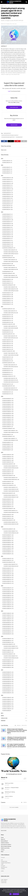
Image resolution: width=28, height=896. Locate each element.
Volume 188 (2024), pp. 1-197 (7, 640)
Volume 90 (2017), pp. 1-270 (7, 393)
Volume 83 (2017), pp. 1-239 (7, 370)
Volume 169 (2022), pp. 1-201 (7, 599)
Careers (25, 802)
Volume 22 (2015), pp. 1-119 (7, 200)
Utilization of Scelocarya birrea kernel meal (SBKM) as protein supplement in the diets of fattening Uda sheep (16, 738)
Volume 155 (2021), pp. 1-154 (7, 570)
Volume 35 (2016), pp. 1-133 (7, 232)
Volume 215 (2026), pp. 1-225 (7, 704)
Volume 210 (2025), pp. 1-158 (7, 692)
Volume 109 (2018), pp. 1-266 (7, 415)
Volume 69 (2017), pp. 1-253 (7, 331)
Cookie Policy (3, 882)
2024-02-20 (3, 23)
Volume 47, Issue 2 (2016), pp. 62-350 (11, 269)
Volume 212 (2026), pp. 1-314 (7, 699)
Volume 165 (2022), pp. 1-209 (7, 591)
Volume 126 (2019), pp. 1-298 (7, 483)
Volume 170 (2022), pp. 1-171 (7, 600)
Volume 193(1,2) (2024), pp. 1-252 (8, 653)
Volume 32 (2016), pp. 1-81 (7, 227)
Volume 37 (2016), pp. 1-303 (7, 236)
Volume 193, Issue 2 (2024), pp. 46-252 (11, 657)
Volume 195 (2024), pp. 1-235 (7, 661)
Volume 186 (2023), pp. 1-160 (7, 633)
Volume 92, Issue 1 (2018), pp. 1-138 (10, 430)
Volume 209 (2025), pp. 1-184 (7, 690)
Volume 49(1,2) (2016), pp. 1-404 (8, 273)
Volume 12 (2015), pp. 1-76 (7, 181)
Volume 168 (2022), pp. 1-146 (7, 597)
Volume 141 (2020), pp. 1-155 (7, 536)
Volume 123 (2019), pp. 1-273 (7, 473)
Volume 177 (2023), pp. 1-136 (7, 616)
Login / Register (4, 879)
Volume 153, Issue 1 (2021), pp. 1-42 (10, 564)
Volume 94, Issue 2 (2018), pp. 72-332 (11, 440)
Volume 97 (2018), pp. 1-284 (7, 446)
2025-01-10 (9, 734)
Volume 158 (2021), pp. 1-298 (7, 575)
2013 (2, 158)
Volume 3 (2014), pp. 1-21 (7, 167)
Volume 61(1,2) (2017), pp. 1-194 (8, 308)
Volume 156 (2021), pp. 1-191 (7, 571)
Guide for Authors (9, 796)
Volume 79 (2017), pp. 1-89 (7, 358)
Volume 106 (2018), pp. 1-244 (7, 409)
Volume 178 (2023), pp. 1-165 (7, 618)
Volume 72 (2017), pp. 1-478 (7, 341)
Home (2, 5)
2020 (2, 526)
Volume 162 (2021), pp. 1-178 (7, 583)
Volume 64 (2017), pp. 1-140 (7, 318)
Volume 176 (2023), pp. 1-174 (7, 615)
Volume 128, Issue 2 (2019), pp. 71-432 (11, 497)
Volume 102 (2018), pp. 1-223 (7, 402)
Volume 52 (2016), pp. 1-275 (7, 283)
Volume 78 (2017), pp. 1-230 (7, 357)
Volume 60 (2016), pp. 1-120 (7, 304)
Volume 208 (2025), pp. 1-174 (7, 688)
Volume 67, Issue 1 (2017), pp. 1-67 (10, 326)
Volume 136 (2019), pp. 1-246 (7, 516)
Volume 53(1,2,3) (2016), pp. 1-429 (8, 284)
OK (10, 894)
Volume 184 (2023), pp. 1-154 (7, 630)
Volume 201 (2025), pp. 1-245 (7, 675)
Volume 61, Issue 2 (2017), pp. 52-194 (11, 312)
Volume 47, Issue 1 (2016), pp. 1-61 (10, 267)
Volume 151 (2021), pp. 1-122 (7, 558)
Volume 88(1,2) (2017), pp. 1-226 (8, 385)
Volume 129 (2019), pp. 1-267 (7, 499)
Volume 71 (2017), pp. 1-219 (7, 339)
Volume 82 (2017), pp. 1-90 (7, 368)
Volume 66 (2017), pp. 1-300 (7, 322)
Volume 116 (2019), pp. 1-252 (7, 456)
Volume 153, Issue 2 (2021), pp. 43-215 (11, 566)
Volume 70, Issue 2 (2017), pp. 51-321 (11, 337)
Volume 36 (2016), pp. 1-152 (7, 234)
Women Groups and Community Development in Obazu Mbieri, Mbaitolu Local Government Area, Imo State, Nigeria (17, 730)
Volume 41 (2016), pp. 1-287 (7, 244)
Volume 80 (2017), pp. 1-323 (7, 360)
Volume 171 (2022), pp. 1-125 (7, 602)
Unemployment (19, 137)
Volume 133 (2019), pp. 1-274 (7, 506)
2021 (2, 556)
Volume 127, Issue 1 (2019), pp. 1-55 (10, 487)
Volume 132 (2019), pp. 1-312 (7, 504)
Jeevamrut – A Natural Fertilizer (12, 787)
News (2, 715)
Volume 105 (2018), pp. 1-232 (7, 407)
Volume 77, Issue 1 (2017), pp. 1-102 (10, 353)
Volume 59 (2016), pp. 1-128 (7, 302)
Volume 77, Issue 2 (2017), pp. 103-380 (11, 355)
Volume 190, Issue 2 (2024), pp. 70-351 (11, 648)
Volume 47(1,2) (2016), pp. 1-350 (8, 265)
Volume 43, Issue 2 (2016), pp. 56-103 (11, 251)
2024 (2, 636)
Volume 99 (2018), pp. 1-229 (7, 449)
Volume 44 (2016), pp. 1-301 (7, 255)
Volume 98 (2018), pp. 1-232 (7, 447)
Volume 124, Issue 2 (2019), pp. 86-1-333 (11, 479)
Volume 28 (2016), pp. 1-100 (7, 219)
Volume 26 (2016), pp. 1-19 (7, 216)
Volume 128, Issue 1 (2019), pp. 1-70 (10, 495)
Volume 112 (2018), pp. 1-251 (7, 420)
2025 (2, 669)
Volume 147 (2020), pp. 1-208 (7, 548)
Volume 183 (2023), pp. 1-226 (7, 628)
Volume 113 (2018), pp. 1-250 (7, 422)
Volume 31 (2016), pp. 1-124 (7, 225)
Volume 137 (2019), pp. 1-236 (7, 518)
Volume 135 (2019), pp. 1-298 (7, 514)
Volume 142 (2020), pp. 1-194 (7, 538)
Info (2, 713)
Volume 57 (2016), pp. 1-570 (7, 298)
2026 (2, 695)
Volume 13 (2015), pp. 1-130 (7, 183)
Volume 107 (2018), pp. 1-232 (7, 411)
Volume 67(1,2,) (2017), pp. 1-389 (8, 324)
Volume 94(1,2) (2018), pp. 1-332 (8, 436)
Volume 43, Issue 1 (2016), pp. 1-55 (10, 249)
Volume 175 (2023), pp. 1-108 (7, 613)
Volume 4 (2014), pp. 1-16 (7, 169)
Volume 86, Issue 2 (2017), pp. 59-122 (11, 380)
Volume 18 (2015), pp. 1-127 (7, 192)
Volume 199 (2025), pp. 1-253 (7, 672)
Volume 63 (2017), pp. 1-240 (7, 316)
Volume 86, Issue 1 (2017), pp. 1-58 (10, 378)
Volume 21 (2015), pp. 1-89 (7, 198)
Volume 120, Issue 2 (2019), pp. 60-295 (11, 467)
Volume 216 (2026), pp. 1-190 (7, 706)
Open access (3, 149)
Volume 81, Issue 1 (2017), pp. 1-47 (10, 364)
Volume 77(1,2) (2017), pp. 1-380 (8, 351)
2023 (2, 611)
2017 (5, 5)
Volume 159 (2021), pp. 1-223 (7, 577)
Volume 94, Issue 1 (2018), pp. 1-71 (10, 438)
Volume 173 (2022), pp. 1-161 (7, 606)
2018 (2, 396)
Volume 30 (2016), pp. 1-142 (7, 223)
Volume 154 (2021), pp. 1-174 (7, 568)
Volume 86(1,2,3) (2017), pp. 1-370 (8, 376)
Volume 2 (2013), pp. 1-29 (7, 162)
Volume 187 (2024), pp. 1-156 (7, 638)
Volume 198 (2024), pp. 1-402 (7, 667)
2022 (2, 585)
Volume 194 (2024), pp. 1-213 (7, 659)
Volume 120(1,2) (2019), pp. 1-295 (8, 463)
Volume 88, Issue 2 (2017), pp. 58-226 (11, 389)
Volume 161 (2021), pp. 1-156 (7, 581)
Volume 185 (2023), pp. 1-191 (7, 631)
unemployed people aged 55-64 (8, 137)
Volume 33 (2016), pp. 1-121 (7, 229)
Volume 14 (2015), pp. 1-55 (7, 185)
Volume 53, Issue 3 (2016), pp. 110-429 (11, 290)
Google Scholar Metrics (5, 862)
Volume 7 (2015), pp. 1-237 (7, 205)
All (15, 725)
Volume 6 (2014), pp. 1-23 (7, 172)
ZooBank (3, 868)
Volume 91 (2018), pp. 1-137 (7, 426)
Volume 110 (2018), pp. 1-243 (7, 417)
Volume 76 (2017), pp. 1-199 (7, 349)
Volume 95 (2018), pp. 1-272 (7, 442)
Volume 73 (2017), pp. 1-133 (7, 343)
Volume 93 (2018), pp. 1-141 (7, 434)
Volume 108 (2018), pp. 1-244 (7, 413)
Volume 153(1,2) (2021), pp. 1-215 (8, 562)
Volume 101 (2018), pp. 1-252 (7, 400)
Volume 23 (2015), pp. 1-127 (7, 201)
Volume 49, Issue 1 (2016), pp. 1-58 (10, 275)
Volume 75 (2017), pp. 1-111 (7, 347)
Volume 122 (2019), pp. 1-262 (7, 471)
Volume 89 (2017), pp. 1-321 (7, 391)
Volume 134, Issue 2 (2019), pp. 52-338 (11, 512)
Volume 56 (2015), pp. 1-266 (7, 296)
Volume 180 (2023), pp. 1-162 (7, 622)
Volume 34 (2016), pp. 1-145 (7, 231)
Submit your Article (9, 783)
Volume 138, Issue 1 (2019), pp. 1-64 (10, 522)
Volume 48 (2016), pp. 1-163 (7, 271)
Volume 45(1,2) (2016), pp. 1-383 (8, 257)
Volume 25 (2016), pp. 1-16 (7, 214)
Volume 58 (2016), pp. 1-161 (7, 300)
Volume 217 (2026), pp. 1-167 (7, 708)
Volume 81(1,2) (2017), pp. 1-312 (8, 362)
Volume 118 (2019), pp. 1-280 (7, 460)
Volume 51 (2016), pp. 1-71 (7, 281)
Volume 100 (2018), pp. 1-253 (7, 398)
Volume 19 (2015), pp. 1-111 (7, 194)
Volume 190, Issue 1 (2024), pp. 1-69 (10, 646)
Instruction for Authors (6, 844)
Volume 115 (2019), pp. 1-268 (7, 454)
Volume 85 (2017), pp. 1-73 (7, 374)
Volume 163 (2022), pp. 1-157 (7, 587)
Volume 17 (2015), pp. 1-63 (7, 190)
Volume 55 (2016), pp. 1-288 (7, 294)
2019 (2, 452)
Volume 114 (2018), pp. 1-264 (7, 424)
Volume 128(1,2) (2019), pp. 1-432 (8, 493)
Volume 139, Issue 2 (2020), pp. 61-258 (11, 532)
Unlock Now (14, 124)
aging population (7, 133)
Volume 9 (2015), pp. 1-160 (7, 209)
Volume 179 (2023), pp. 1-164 (7, 620)
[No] (26, 892)
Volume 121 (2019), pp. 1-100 (7, 469)
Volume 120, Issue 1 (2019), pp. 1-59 (10, 466)
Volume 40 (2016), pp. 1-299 (7, 242)
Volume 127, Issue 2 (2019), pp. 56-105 (11, 489)
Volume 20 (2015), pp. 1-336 (7, 196)
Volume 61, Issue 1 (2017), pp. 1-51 (10, 310)
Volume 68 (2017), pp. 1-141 (7, 330)
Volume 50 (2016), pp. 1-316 (7, 279)
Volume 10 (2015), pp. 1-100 (7, 177)
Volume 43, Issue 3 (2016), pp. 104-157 (11, 253)
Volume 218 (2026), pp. (6, 710)
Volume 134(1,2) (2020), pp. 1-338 (8, 508)
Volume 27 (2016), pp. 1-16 (7, 217)
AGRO (2, 871)
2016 (2, 212)
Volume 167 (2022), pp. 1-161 (7, 595)
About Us (4, 777)
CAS (2, 859)
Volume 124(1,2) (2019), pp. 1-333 (8, 475)
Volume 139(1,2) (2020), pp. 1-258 (8, 528)
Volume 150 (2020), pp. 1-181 (7, 553)
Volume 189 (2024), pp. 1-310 (7, 642)
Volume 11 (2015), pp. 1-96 (7, 179)
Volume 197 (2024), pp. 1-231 (7, 665)
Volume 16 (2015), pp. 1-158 (7, 188)
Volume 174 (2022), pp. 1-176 (7, 608)
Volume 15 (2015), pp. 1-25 (7, 187)
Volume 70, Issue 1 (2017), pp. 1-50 (10, 335)
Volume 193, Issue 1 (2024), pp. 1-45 (10, 655)
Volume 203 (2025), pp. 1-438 (7, 679)
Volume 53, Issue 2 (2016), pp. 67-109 (11, 288)
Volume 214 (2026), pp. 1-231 (7, 703)
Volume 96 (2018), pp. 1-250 (7, 444)
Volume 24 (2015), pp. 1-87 (7, 203)
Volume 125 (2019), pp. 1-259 (7, 481)
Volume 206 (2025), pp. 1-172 (7, 685)
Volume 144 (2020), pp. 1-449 (7, 542)
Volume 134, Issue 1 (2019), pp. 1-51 (10, 510)
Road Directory (4, 867)
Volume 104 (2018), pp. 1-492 (7, 406)
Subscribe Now (14, 107)
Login (9, 91)
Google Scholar (4, 861)
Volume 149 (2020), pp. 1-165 (7, 551)
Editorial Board (4, 840)
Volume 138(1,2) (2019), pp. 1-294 (8, 520)
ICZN (2, 864)
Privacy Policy (4, 881)
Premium (3, 720)
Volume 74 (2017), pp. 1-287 (7, 345)
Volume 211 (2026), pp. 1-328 (7, 697)
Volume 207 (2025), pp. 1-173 (7, 687)
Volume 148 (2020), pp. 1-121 (7, 549)
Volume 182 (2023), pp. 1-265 (7, 626)
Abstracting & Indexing (10, 792)
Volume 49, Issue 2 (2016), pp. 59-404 (11, 277)
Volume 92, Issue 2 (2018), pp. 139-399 (11, 432)
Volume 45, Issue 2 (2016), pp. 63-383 (11, 261)
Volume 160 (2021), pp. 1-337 (7, 579)
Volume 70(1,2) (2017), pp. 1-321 (8, 333)
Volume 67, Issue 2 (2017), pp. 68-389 (11, 328)
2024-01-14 (9, 741)
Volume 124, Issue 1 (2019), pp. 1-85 (10, 477)
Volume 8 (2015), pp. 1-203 (7, 207)
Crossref (3, 857)
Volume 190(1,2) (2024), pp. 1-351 (8, 644)
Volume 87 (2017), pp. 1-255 (7, 384)
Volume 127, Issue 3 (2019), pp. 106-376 (11, 491)
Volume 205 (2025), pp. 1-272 (7, 683)
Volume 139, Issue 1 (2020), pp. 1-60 (10, 531)
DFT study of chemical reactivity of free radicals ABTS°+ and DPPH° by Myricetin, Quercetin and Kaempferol (16, 745)
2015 (2, 175)
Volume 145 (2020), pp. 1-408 (7, 544)
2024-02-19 (9, 748)
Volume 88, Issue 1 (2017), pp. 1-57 (10, 388)
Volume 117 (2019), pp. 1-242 (7, 458)
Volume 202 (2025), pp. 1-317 (7, 677)
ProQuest (3, 865)
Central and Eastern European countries (10, 135)
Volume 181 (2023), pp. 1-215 (7, 624)
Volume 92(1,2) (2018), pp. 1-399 (8, 428)
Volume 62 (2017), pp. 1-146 (7, 314)
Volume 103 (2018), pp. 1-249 (7, 404)
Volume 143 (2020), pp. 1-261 (7, 540)
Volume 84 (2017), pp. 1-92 (7, 372)
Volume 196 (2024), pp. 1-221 (7, 663)
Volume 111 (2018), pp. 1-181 (7, 419)
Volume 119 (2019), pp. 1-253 (7, 462)
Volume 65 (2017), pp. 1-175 (7, 320)
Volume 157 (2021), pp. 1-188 (7, 573)
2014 (2, 165)
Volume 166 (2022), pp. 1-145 (7, 593)
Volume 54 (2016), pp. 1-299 (7, 292)
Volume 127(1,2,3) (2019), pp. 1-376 (9, 485)
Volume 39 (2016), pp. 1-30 (7, 240)
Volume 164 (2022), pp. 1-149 (7, 589)
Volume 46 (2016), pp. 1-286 (7, 263)
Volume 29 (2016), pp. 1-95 (7, 221)
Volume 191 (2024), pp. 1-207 (7, 650)
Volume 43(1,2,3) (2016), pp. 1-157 (8, 247)
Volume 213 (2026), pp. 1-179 (7, 701)
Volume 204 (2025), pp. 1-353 (7, 681)
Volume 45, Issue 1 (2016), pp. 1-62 (10, 259)
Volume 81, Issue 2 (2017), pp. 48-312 (11, 366)
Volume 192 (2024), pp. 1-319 (7, 652)
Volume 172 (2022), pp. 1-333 (7, 604)
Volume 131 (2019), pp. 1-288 (7, 502)
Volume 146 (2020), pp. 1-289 (7, 546)
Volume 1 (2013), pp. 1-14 (7, 160)
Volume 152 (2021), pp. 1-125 (7, 560)
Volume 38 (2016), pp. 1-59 (7, 238)
